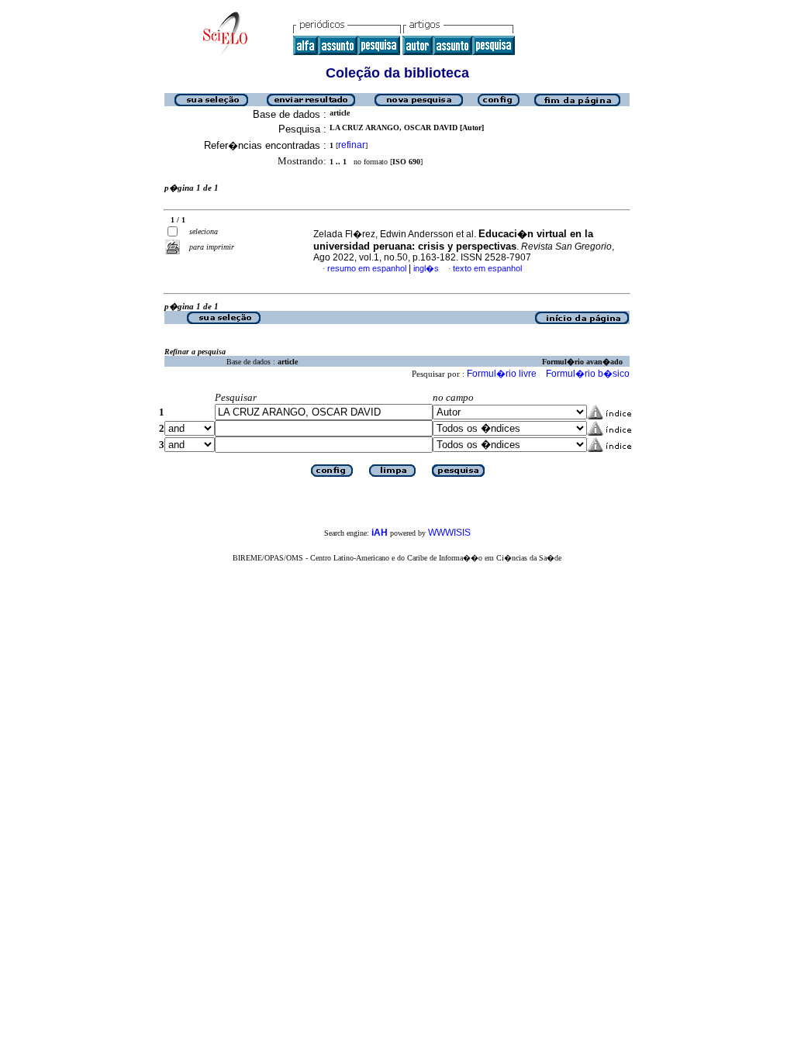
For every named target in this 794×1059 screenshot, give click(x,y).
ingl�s (426, 268)
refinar (351, 145)
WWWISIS (449, 532)
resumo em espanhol (366, 268)
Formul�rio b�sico (588, 373)
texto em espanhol (487, 268)
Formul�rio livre (502, 373)
